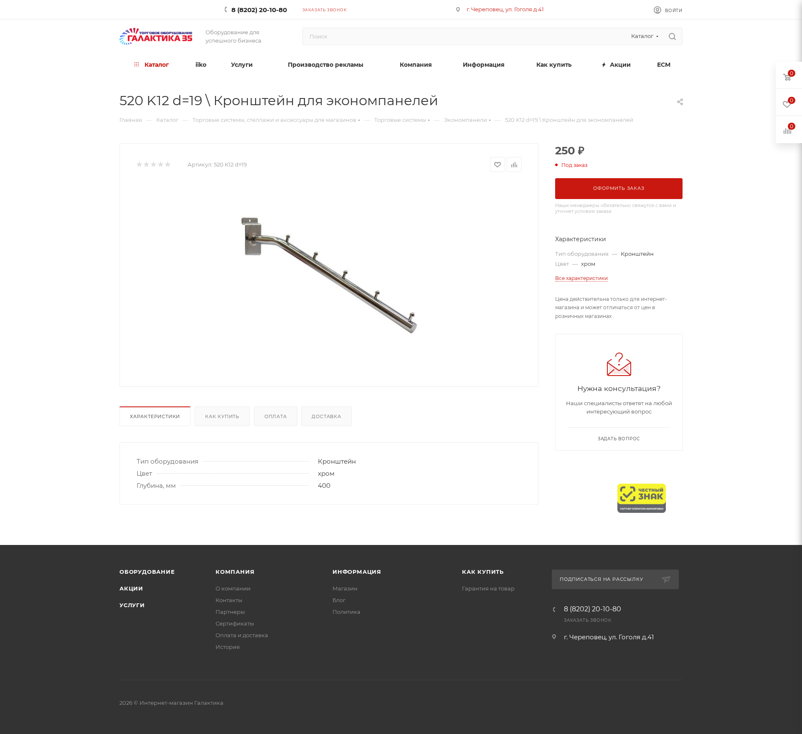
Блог (338, 600)
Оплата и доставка (242, 635)
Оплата (275, 416)
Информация (356, 571)
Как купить (222, 416)
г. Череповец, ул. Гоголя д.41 (505, 9)
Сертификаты (235, 623)
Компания (235, 571)
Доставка (326, 416)
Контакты (229, 600)
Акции (131, 588)
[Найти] (672, 36)
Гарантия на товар (488, 588)
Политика (346, 611)
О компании (233, 588)
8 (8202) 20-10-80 (259, 10)
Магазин (345, 588)
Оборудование (147, 571)
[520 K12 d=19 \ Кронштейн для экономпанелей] (329, 276)
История (228, 646)
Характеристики (155, 416)
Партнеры (230, 611)
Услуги (132, 605)
